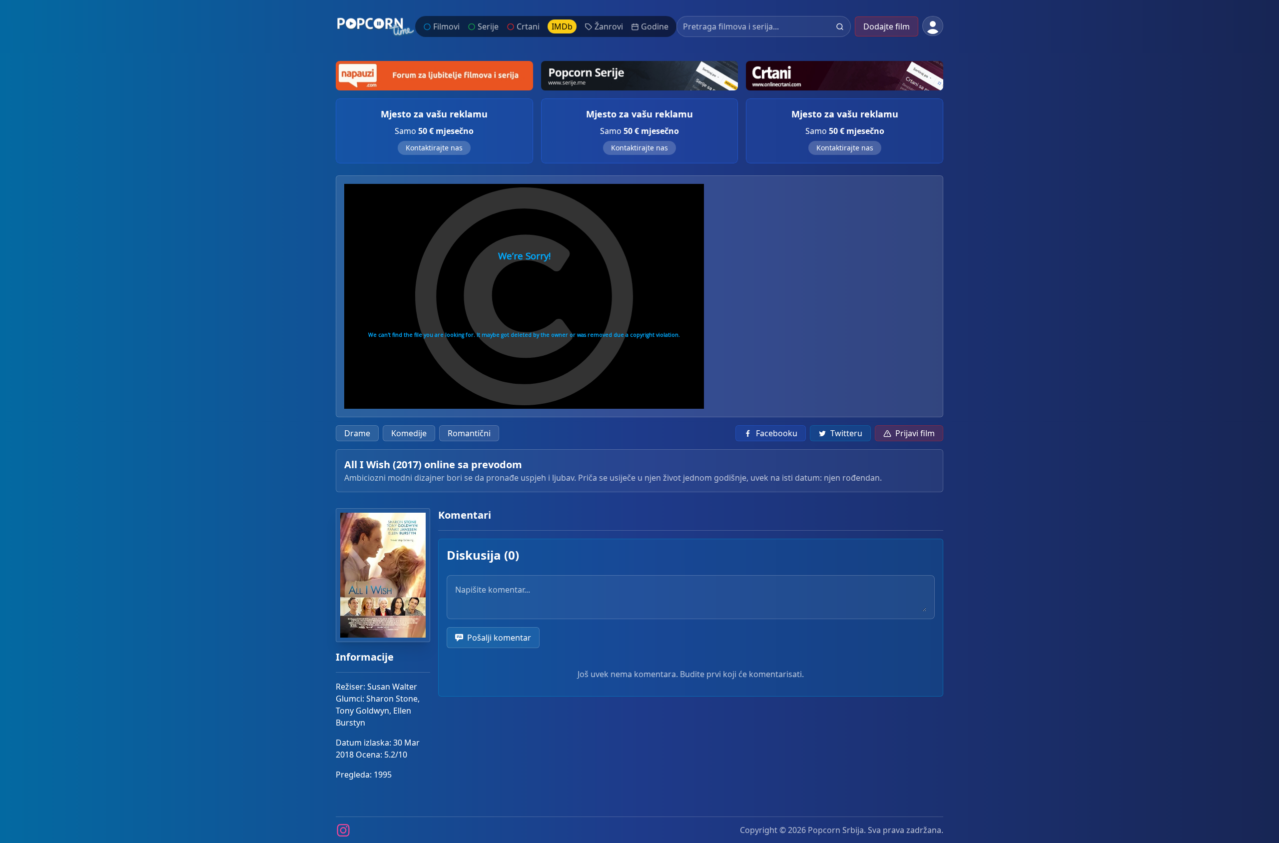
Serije (488, 26)
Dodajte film (886, 26)
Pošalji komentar (499, 637)
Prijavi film (915, 433)
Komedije (409, 433)
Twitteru (846, 433)
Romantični (469, 433)
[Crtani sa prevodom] (844, 75)
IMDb (562, 26)
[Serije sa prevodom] (639, 75)
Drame (357, 433)
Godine (654, 26)
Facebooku (776, 433)
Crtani (528, 26)
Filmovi (446, 26)
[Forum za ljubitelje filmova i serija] (434, 75)
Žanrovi (609, 26)
